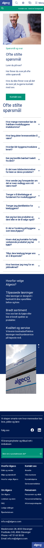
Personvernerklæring (33, 499)
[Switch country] (23, 3)
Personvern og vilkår (33, 494)
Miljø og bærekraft (8, 475)
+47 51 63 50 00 (16, 535)
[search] (16, 3)
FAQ (3, 503)
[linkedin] (39, 430)
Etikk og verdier (7, 470)
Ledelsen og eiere (8, 499)
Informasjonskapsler (33, 503)
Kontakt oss (15, 97)
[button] (22, 124)
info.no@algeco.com (11, 521)
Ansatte (28, 470)
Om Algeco (5, 494)
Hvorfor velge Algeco (9, 479)
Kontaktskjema (31, 479)
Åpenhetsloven (7, 512)
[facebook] (32, 430)
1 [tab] (38, 345)
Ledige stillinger (7, 508)
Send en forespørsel (35, 9)
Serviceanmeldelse (32, 484)
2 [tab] (38, 347)
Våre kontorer (30, 475)
